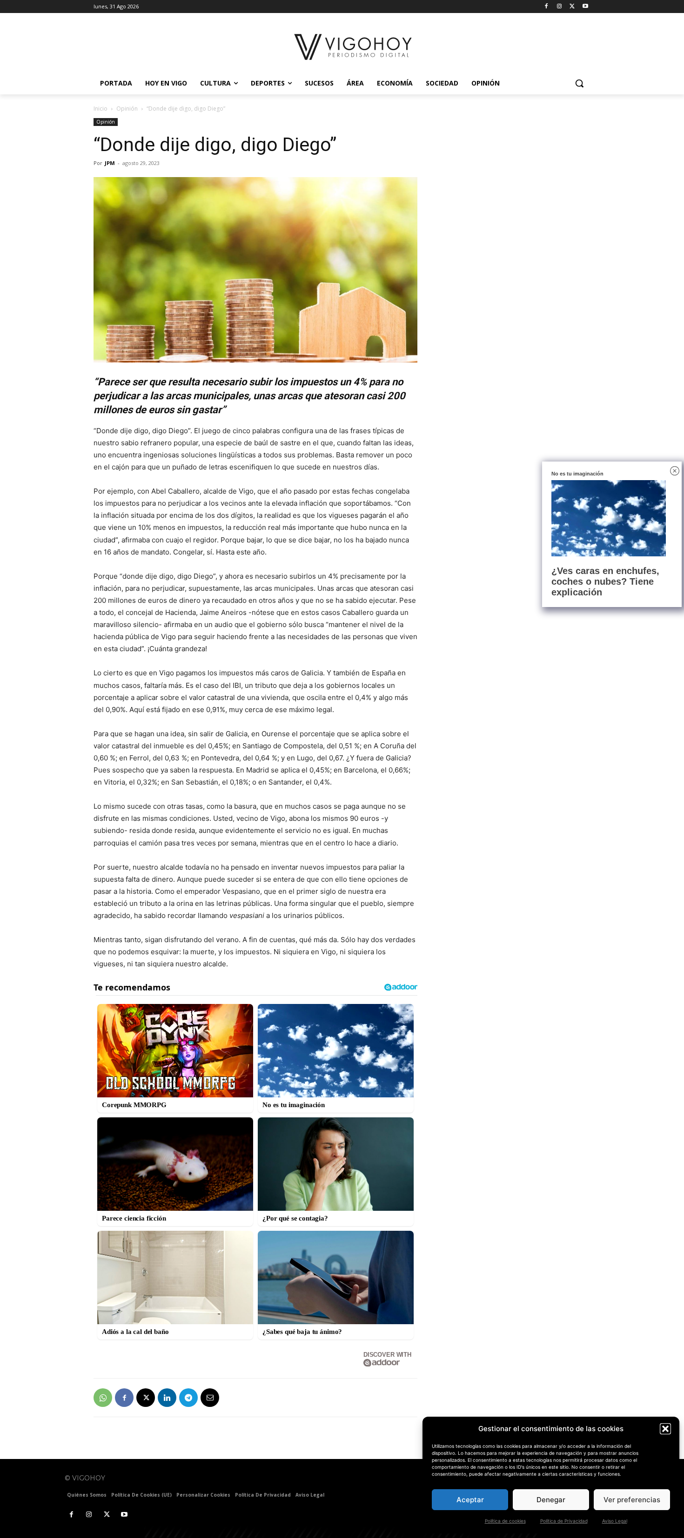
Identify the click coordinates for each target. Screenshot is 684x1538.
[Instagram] (559, 6)
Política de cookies (505, 1521)
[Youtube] (585, 6)
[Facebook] (546, 6)
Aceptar (470, 1499)
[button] (665, 1428)
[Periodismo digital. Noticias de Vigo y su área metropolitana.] (353, 47)
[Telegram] (188, 1397)
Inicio (100, 108)
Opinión (127, 108)
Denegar (550, 1499)
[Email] (210, 1397)
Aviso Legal (614, 1521)
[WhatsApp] (103, 1397)
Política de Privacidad (564, 1521)
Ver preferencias (632, 1499)
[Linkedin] (167, 1397)
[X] (572, 6)
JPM (110, 162)
